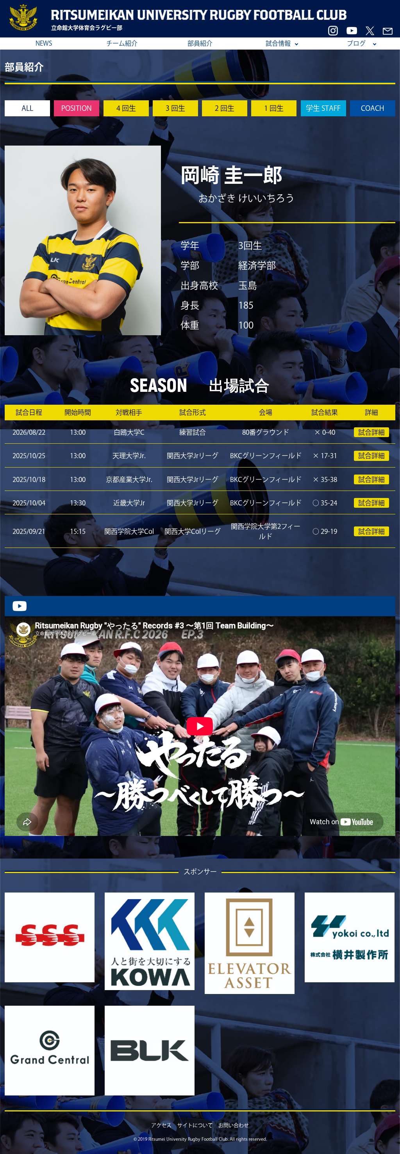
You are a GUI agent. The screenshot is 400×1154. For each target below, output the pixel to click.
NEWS (44, 43)
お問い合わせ (233, 1125)
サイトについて (195, 1125)
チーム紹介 (122, 43)
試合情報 (278, 43)
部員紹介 (200, 43)
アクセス (161, 1125)
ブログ (356, 43)
